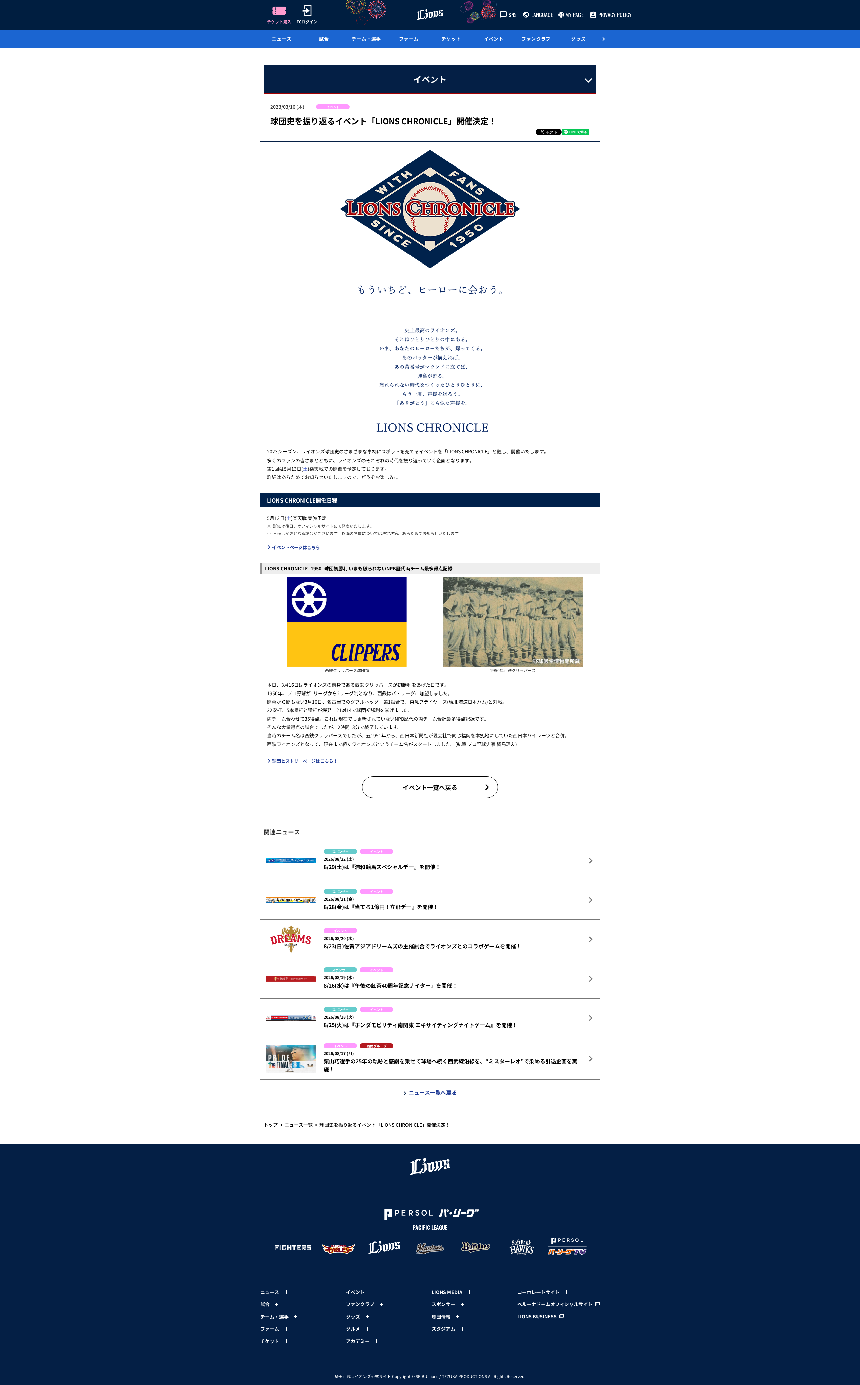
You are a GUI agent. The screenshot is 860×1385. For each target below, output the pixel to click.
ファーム (409, 38)
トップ (271, 1124)
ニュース (281, 38)
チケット (451, 38)
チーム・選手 (366, 38)
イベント (494, 38)
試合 (324, 38)
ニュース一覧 (299, 1124)
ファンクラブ (536, 38)
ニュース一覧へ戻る (432, 1092)
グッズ (578, 38)
